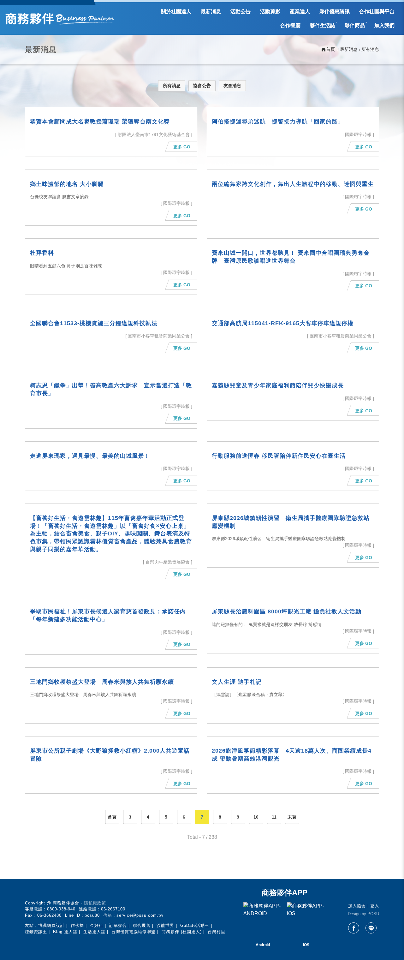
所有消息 (172, 85)
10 (255, 817)
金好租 (96, 925)
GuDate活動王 (194, 925)
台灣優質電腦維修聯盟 (133, 931)
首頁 (112, 817)
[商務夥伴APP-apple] (306, 921)
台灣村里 (216, 931)
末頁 (292, 817)
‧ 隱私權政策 (93, 903)
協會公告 (202, 85)
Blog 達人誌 (65, 931)
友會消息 (232, 85)
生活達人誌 (94, 931)
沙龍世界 (165, 925)
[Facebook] (353, 927)
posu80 (92, 915)
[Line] (371, 927)
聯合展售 (142, 925)
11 (274, 817)
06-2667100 (113, 909)
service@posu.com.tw (139, 915)
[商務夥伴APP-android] (262, 921)
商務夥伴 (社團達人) (182, 931)
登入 (374, 905)
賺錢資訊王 (36, 931)
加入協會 (357, 905)
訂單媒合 (118, 925)
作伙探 (77, 925)
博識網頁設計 (51, 925)
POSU (373, 913)
